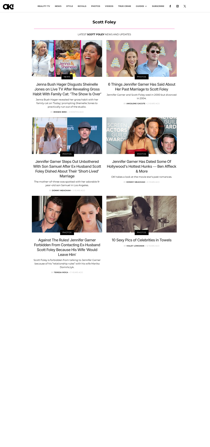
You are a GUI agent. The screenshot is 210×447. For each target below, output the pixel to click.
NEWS (58, 6)
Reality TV (44, 6)
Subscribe (158, 6)
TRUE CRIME (124, 6)
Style (69, 6)
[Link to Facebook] (170, 6)
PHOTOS (95, 6)
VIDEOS (109, 6)
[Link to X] (184, 6)
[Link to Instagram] (177, 6)
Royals (82, 6)
